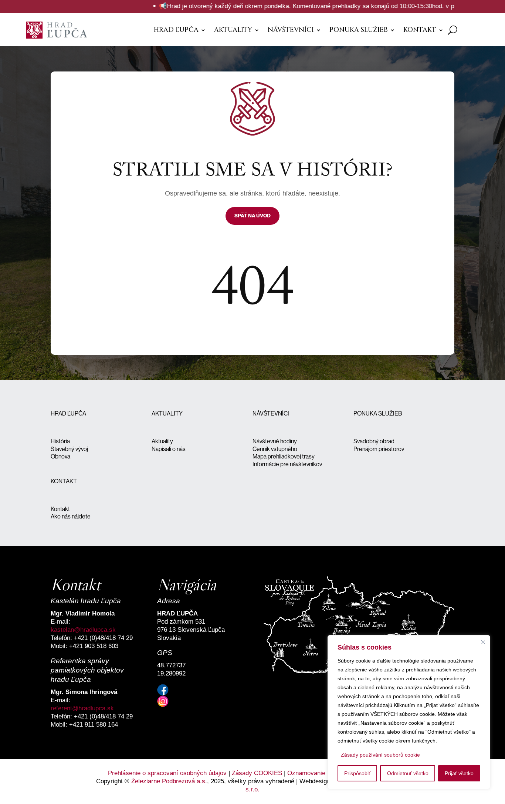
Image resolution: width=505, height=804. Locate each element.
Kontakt (419, 29)
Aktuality (233, 29)
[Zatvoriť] (483, 642)
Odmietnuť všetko (407, 773)
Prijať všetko (459, 773)
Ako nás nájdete (71, 516)
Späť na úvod (252, 216)
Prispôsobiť (357, 773)
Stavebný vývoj (69, 449)
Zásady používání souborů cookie (380, 755)
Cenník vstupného (275, 449)
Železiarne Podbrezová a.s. (169, 781)
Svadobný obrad (373, 441)
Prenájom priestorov (378, 449)
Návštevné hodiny (275, 441)
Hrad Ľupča (176, 29)
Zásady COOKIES (257, 773)
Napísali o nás (169, 449)
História (60, 441)
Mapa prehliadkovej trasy (284, 456)
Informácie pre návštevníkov (287, 464)
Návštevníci (291, 29)
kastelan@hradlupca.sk (83, 629)
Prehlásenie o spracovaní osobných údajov (167, 773)
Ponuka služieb (358, 29)
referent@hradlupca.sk (82, 708)
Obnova (60, 456)
